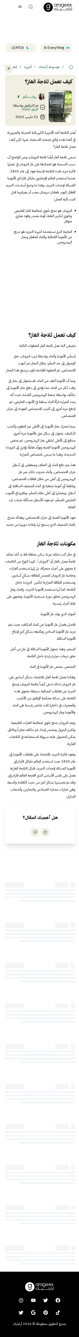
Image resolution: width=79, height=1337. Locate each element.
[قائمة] (20, 7)
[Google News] (33, 1312)
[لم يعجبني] (35, 832)
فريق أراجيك (30, 109)
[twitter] (45, 1300)
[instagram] (21, 1300)
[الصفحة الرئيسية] (58, 7)
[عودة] (9, 68)
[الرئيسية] (71, 66)
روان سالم (29, 96)
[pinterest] (45, 1312)
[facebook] (58, 1300)
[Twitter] (21, 1312)
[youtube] (33, 1300)
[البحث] (30, 7)
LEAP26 (17, 47)
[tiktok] (58, 1312)
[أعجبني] (45, 832)
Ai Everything (54, 47)
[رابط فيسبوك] (18, 96)
